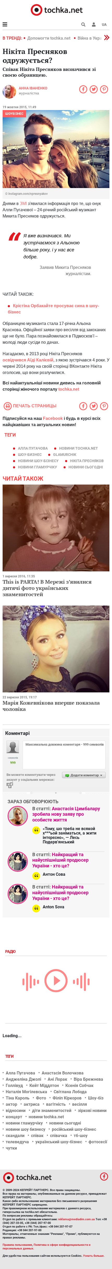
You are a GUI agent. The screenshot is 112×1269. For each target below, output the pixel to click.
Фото (41, 1098)
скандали (15, 1135)
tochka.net (68, 389)
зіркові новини (92, 1110)
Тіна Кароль (17, 1098)
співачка (58, 1135)
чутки (11, 1148)
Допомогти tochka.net (49, 38)
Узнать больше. (93, 1256)
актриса (32, 1104)
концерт (14, 1116)
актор (11, 1104)
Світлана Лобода (70, 1091)
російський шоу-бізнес (74, 1129)
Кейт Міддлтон (44, 1085)
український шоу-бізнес (58, 1141)
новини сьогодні (86, 467)
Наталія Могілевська (26, 1091)
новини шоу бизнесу (25, 1129)
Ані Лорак (57, 1079)
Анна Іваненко (33, 88)
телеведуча (17, 1141)
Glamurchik (64, 454)
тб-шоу (81, 1135)
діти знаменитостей (51, 1110)
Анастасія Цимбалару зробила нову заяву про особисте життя (66, 814)
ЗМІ (23, 203)
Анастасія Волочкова (63, 1073)
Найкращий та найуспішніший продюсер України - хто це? (60, 860)
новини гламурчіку (37, 467)
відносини (16, 1110)
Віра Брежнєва (88, 1079)
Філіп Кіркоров (67, 1098)
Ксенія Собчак (79, 1085)
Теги (10, 1056)
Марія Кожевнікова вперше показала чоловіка (51, 705)
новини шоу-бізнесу (38, 461)
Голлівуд (14, 1085)
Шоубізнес (14, 114)
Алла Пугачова (33, 448)
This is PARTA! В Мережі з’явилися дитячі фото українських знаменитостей (47, 588)
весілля (79, 1104)
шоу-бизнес (30, 454)
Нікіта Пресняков (87, 461)
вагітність (56, 1104)
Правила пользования (17, 1245)
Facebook (53, 418)
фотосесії (98, 1141)
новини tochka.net (78, 448)
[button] (94, 24)
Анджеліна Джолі (23, 1079)
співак (37, 1135)
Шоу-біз (95, 1098)
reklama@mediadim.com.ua (76, 1219)
